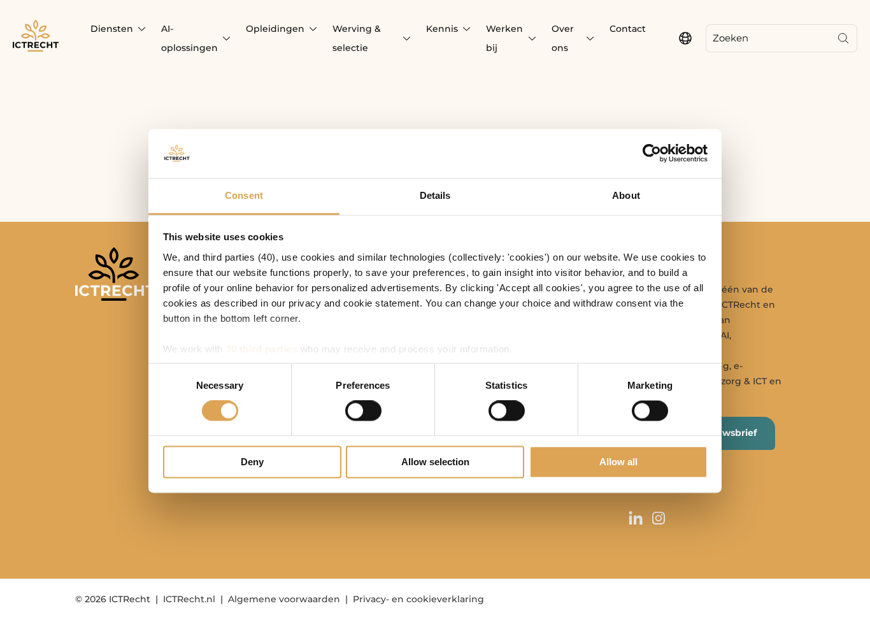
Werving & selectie (356, 38)
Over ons (563, 38)
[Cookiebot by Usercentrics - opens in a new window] (652, 153)
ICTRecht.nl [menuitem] (189, 599)
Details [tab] (435, 195)
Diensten (111, 28)
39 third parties (261, 349)
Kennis (442, 28)
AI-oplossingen (189, 38)
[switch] (363, 411)
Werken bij (504, 38)
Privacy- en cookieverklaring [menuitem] (418, 599)
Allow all (618, 461)
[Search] (843, 38)
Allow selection (435, 461)
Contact (628, 28)
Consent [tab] (244, 195)
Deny (252, 461)
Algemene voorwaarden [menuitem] (284, 599)
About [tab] (626, 195)
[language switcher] (685, 38)
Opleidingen (275, 28)
